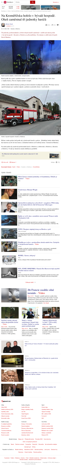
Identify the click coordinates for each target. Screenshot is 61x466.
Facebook (6, 458)
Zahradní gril (27, 447)
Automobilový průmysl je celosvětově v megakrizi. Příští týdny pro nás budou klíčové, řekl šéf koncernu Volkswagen (38, 204)
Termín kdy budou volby (7, 413)
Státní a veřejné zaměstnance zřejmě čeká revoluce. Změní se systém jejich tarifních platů (30, 323)
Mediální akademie (34, 458)
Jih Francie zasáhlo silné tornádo (41, 291)
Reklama (17, 458)
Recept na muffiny (5, 426)
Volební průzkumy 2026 (7, 409)
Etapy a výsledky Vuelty (27, 409)
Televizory (20, 452)
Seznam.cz (56, 2)
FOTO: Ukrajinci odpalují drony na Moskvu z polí (34, 229)
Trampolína (28, 444)
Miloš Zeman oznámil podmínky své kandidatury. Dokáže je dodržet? (37, 178)
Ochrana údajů (51, 458)
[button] (30, 57)
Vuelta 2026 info (25, 407)
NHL (43, 418)
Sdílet (54, 25)
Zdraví (19, 220)
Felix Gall (23, 416)
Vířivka (33, 447)
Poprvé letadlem (25, 426)
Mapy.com (21, 439)
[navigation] (2, 2)
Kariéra (23, 458)
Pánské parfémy (37, 452)
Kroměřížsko (36, 167)
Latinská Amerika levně (27, 432)
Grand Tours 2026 (26, 418)
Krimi (3, 155)
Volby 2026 (4, 407)
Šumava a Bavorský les (27, 428)
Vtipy (19, 180)
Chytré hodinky (28, 452)
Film (19, 192)
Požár (18, 167)
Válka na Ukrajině (22, 231)
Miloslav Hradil (9, 24)
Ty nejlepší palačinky (6, 424)
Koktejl (19, 246)
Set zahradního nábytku (51, 444)
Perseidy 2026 (38, 439)
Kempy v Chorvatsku (26, 424)
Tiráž (27, 458)
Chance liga (45, 407)
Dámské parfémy (39, 449)
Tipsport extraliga (46, 411)
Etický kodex (43, 458)
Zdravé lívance (5, 428)
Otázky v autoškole (46, 432)
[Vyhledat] (32, 2)
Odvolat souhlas (24, 459)
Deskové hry (54, 449)
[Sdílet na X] (59, 162)
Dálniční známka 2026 (47, 426)
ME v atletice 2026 (46, 413)
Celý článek (46, 303)
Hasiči (13, 167)
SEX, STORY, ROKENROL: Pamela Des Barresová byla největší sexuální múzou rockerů (39, 269)
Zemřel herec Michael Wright (27, 190)
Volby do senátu (5, 416)
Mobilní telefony (19, 449)
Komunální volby (5, 418)
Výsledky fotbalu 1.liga (47, 409)
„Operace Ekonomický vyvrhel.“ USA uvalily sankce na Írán (49, 322)
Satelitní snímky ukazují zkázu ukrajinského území (9, 321)
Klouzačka (41, 444)
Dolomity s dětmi (25, 435)
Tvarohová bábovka (6, 430)
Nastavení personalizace (35, 459)
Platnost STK (45, 435)
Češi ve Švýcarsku (26, 430)
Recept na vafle (5, 432)
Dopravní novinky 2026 (47, 428)
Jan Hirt (23, 411)
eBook (48, 25)
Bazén (12, 444)
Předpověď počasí (29, 439)
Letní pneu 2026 (46, 424)
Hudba (19, 272)
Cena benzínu (47, 439)
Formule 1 (44, 416)
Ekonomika (20, 207)
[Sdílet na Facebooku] (56, 162)
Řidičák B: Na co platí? (47, 430)
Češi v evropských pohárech (30, 441)
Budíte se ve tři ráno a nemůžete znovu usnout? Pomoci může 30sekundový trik (38, 217)
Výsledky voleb (5, 411)
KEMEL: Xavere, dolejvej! (26, 255)
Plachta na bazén (19, 444)
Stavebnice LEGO (28, 449)
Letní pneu (47, 449)
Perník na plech (5, 435)
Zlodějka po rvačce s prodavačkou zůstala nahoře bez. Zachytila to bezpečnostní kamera (38, 243)
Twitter (12, 458)
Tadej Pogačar (25, 413)
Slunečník (34, 444)
